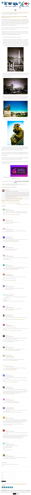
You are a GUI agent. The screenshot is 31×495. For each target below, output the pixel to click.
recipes (9, 195)
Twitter (17, 198)
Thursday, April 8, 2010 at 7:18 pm (9, 418)
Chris (6, 365)
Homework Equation (10, 289)
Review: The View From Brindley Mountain (14, 402)
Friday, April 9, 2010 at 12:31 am (9, 336)
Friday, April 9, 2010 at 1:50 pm (9, 265)
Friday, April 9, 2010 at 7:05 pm (9, 229)
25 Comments (10, 17)
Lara (5, 285)
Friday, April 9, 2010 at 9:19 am (9, 307)
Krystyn (6, 219)
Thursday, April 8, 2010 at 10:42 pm (9, 356)
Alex (5, 228)
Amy (5, 346)
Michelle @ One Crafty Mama (9, 407)
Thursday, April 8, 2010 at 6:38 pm (9, 431)
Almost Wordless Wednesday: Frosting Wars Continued (15, 330)
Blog (14, 198)
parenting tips (20, 195)
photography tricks (14, 195)
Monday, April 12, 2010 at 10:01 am (9, 210)
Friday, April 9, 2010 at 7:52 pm (9, 220)
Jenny (6, 306)
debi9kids (6, 335)
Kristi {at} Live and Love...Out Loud (9, 294)
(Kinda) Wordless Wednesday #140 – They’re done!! (18, 319)
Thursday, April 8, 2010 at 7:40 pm (9, 408)
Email (2, 475)
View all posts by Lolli (9, 198)
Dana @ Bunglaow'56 (8, 274)
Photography (14, 200)
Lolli (19, 178)
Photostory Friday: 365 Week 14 (12, 369)
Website (3, 478)
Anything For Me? (14, 280)
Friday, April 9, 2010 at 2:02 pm (9, 256)
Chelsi (6, 246)
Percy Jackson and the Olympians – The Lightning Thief (18, 19)
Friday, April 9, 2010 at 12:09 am (9, 347)
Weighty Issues (10, 259)
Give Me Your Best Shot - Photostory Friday (8, 200)
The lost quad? (10, 223)
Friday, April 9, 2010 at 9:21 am (9, 295)
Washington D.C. (17, 200)
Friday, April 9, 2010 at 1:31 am (9, 325)
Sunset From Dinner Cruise (15, 241)
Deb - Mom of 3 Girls (7, 314)
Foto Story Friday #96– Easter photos (14, 214)
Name (2, 472)
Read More (17, 493)
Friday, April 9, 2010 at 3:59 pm (9, 247)
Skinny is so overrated (11, 309)
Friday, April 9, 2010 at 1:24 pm (9, 275)
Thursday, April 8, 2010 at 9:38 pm (9, 366)
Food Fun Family (15, 4)
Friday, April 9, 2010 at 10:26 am (9, 286)
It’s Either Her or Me (11, 341)
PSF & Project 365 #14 (14, 360)
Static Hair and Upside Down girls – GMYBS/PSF (14, 350)
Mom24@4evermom (7, 355)
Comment (3, 465)
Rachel (6, 324)
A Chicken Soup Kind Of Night (14, 381)
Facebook (20, 198)
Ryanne (6, 264)
